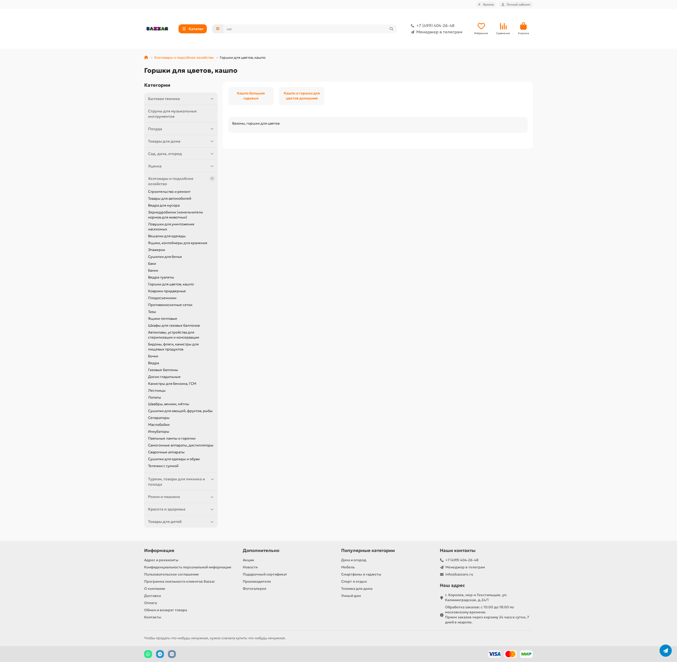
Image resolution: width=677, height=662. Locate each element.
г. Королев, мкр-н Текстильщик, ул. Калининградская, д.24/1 (476, 597)
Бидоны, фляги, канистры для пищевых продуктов (173, 346)
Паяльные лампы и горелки (171, 438)
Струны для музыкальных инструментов (172, 114)
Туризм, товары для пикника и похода (176, 482)
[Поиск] (391, 29)
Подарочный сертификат (265, 574)
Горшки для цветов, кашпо (171, 284)
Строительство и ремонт (169, 191)
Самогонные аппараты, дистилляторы (180, 445)
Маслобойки (159, 424)
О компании (154, 588)
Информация (159, 550)
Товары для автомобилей (169, 198)
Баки (152, 263)
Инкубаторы (158, 431)
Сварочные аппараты (166, 452)
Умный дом (351, 595)
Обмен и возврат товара (165, 610)
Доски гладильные (164, 377)
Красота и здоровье (166, 509)
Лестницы (157, 390)
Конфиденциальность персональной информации (187, 567)
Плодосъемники (162, 298)
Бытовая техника (164, 98)
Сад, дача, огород (165, 153)
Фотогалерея (254, 588)
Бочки (153, 356)
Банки (153, 270)
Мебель (348, 567)
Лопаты (154, 397)
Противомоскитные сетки (170, 305)
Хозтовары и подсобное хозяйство (184, 57)
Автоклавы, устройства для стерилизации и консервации (173, 335)
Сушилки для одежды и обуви (174, 459)
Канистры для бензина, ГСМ (172, 383)
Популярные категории (368, 550)
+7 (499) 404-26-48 (435, 25)
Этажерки (156, 250)
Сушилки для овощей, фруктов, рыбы (180, 411)
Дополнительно (261, 550)
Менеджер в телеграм (439, 31)
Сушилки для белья (165, 256)
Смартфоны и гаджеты (361, 574)
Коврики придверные (167, 291)
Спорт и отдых (354, 581)
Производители (257, 581)
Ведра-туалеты (161, 277)
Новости (250, 567)
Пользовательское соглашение (171, 574)
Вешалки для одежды (167, 236)
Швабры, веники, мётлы (168, 404)
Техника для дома (356, 588)
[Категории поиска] (217, 28)
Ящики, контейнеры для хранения (177, 243)
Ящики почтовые (162, 318)
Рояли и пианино (164, 496)
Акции (248, 560)
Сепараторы (159, 418)
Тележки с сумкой (163, 466)
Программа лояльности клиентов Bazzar (179, 581)
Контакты (152, 617)
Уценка (155, 166)
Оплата (150, 603)
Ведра (153, 363)
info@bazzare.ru (459, 574)
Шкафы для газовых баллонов (174, 325)
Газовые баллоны (163, 370)
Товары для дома (164, 141)
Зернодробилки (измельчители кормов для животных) (175, 215)
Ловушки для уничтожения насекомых (171, 226)
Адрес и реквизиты (161, 560)
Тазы (152, 311)
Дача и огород (353, 560)
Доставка (152, 595)
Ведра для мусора (164, 205)
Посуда (155, 128)
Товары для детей (165, 521)
